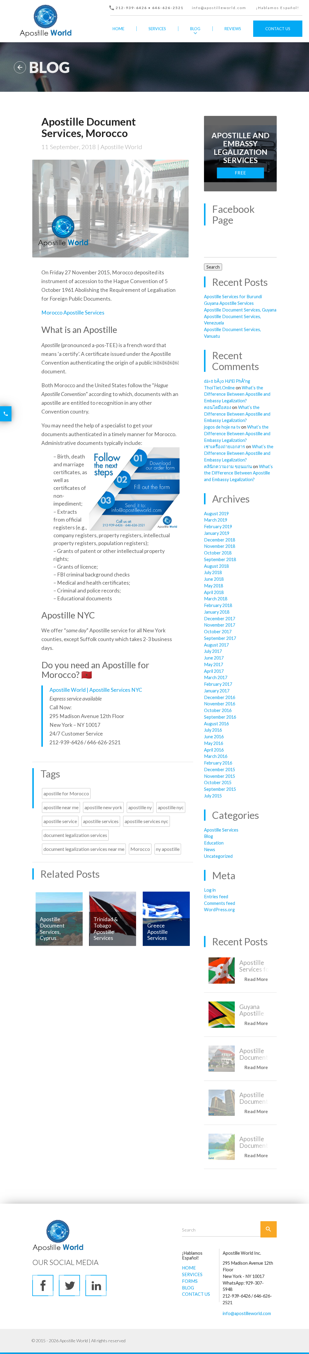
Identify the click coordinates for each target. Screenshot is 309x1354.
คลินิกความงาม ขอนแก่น (228, 466)
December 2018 (219, 539)
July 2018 (213, 572)
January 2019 (216, 533)
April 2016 (214, 749)
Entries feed (216, 896)
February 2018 (218, 605)
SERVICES (192, 1274)
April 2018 (214, 592)
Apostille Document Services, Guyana (240, 309)
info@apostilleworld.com (219, 7)
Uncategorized (218, 856)
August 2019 (216, 513)
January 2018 (216, 612)
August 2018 (216, 566)
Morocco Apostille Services (72, 312)
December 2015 (219, 769)
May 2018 (213, 585)
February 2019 (218, 526)
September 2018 (220, 559)
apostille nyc (171, 807)
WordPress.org (219, 909)
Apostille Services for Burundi (233, 296)
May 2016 (213, 743)
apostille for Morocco (66, 793)
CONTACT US (196, 1294)
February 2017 (218, 684)
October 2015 (217, 782)
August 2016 (216, 723)
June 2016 (214, 736)
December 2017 (219, 618)
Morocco (140, 849)
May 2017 (213, 664)
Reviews (233, 28)
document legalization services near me (83, 849)
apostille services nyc (146, 821)
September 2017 (220, 638)
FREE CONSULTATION (244, 174)
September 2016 (220, 717)
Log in (210, 890)
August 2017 (216, 644)
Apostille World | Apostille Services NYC (95, 690)
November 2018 (219, 546)
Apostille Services (221, 829)
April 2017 (214, 671)
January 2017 (216, 690)
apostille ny (140, 807)
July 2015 (213, 795)
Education (214, 842)
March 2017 (215, 677)
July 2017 (213, 651)
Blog (195, 28)
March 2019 (215, 519)
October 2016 (217, 710)
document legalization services (75, 835)
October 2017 (217, 631)
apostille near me (60, 807)
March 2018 (215, 598)
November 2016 (219, 703)
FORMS (190, 1281)
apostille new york (103, 807)
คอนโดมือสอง (217, 407)
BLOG (188, 1287)
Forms (160, 45)
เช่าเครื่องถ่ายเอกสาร (224, 446)
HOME (189, 1267)
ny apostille (168, 849)
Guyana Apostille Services (229, 303)
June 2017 (214, 657)
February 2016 (218, 762)
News (209, 849)
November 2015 (219, 776)
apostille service (60, 821)
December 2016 (219, 697)
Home (118, 28)
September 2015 (220, 789)
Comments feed (219, 903)
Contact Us (277, 28)
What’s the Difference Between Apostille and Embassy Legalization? (237, 394)
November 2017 (219, 625)
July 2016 (213, 730)
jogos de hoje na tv (222, 427)
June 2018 (214, 579)
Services (157, 28)
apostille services (101, 821)
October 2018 (217, 552)
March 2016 (215, 756)
